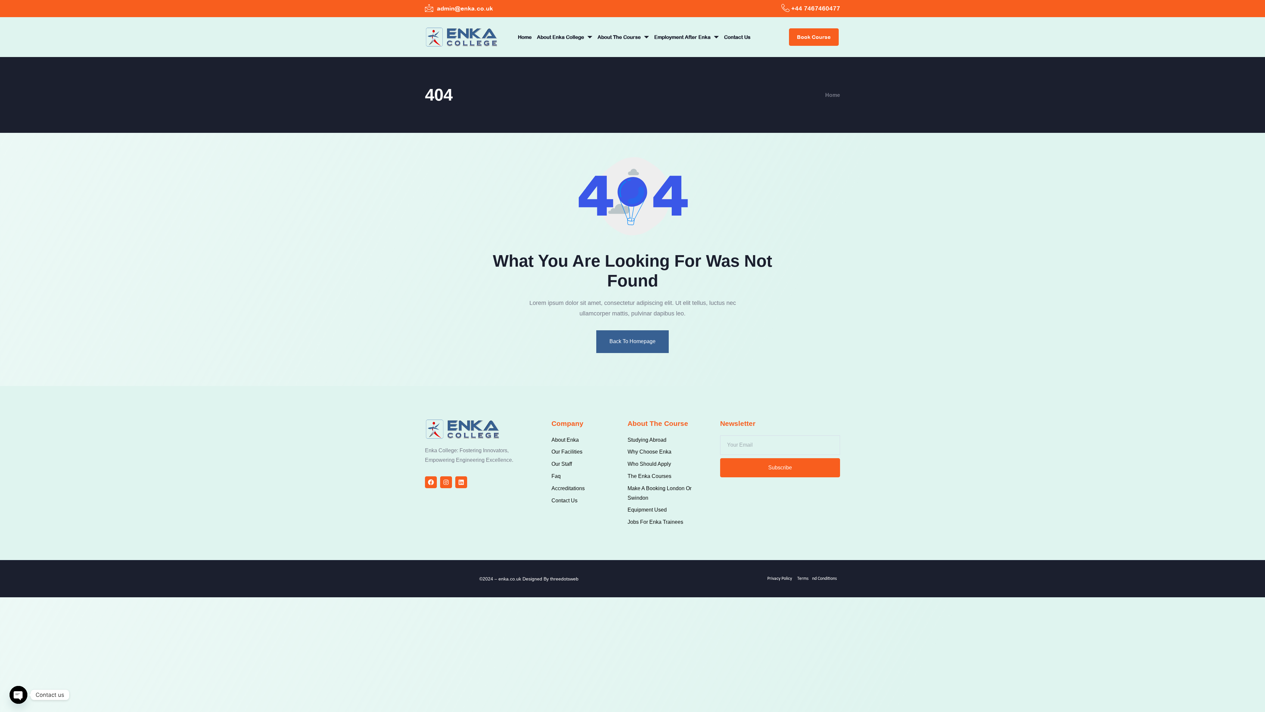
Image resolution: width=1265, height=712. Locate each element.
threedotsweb (564, 578)
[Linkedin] (461, 482)
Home (525, 37)
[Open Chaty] (18, 695)
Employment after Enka (682, 37)
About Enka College (560, 37)
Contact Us (737, 37)
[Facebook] (431, 482)
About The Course (619, 37)
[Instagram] (446, 482)
